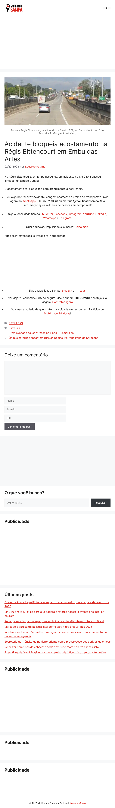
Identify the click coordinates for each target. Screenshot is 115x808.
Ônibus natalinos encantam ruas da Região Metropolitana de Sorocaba (53, 337)
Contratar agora (62, 302)
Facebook (61, 214)
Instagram (75, 214)
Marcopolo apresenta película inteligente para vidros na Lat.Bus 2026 (48, 626)
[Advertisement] (57, 42)
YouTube (88, 214)
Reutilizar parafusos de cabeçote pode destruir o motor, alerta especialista (51, 647)
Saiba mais (81, 226)
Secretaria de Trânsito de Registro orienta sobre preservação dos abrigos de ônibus (57, 641)
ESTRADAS (16, 323)
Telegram (65, 218)
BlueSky (67, 290)
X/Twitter (47, 214)
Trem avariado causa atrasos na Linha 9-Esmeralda (41, 332)
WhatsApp (29, 201)
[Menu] (107, 8)
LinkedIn (100, 214)
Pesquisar (100, 502)
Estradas (14, 328)
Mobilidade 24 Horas (57, 313)
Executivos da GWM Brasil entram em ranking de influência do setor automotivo (55, 652)
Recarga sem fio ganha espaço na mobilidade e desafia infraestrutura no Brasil (54, 621)
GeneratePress (78, 803)
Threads (80, 290)
